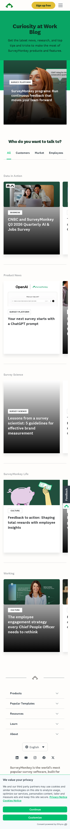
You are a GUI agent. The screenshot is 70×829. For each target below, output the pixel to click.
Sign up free (43, 5)
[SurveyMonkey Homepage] (9, 6)
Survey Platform (21, 82)
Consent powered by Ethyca (50, 824)
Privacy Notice (58, 796)
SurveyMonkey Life (16, 474)
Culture (15, 510)
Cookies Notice (12, 800)
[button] (35, 693)
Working (9, 573)
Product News (13, 275)
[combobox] (35, 747)
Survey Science (13, 374)
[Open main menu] (60, 5)
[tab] (9, 153)
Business (15, 212)
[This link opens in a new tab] (17, 757)
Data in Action (13, 176)
